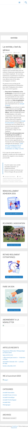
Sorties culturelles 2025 (9, 366)
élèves (18, 178)
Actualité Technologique (9, 400)
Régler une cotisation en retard (14, 277)
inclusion (5, 180)
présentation (18, 180)
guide (21, 178)
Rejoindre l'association (14, 245)
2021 (20, 176)
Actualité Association (10, 176)
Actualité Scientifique (9, 397)
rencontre (11, 181)
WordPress (15, 426)
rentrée (16, 181)
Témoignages (6, 405)
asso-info (17, 52)
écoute (14, 178)
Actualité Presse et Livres (10, 395)
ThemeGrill (14, 427)
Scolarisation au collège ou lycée (14, 148)
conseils (5, 178)
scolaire (21, 181)
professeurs (6, 181)
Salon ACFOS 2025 (8, 355)
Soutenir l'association (14, 310)
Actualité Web (6, 402)
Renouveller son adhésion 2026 (14, 213)
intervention (11, 180)
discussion (9, 178)
